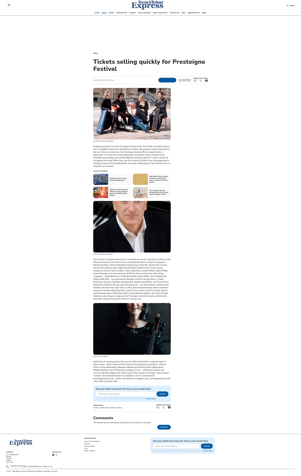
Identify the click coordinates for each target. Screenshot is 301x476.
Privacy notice (150, 398)
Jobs (86, 448)
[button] (9, 5)
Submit (162, 394)
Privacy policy (89, 446)
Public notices (89, 451)
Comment (164, 427)
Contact (87, 444)
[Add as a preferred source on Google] (185, 80)
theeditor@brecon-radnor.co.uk (40, 466)
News (95, 53)
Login (292, 5)
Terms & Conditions (92, 441)
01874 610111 (18, 466)
